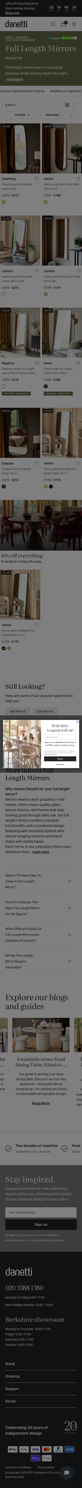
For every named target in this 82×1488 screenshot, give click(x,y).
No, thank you (60, 764)
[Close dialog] (77, 722)
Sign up (60, 759)
